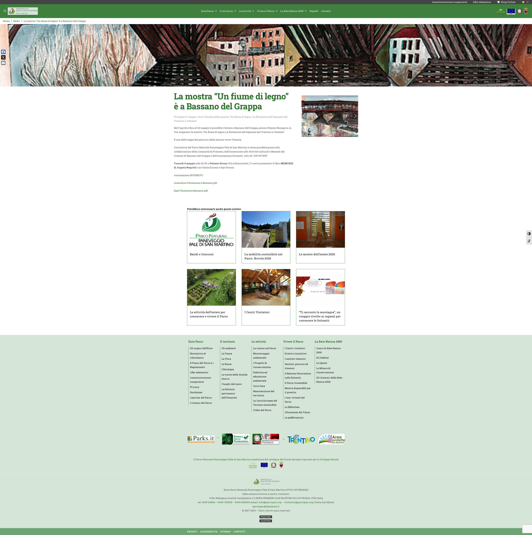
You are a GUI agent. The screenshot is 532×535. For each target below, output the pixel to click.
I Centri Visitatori (257, 312)
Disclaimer (196, 392)
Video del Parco (262, 410)
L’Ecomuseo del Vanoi (297, 412)
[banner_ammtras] (265, 439)
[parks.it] (200, 439)
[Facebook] (3, 52)
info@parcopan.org (270, 502)
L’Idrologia (228, 369)
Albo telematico (199, 372)
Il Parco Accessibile (296, 382)
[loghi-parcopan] (512, 11)
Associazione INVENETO (188, 175)
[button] (5, 11)
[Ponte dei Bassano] (329, 116)
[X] (3, 57)
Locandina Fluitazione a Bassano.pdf (195, 182)
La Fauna (227, 353)
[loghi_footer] (266, 465)
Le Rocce (227, 364)
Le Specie (321, 363)
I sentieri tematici (295, 358)
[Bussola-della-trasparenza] (235, 439)
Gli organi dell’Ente (201, 348)
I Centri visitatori (295, 348)
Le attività (259, 341)
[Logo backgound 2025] (23, 11)
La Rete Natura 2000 (328, 341)
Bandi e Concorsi (202, 254)
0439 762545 (225, 502)
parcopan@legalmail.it (266, 506)
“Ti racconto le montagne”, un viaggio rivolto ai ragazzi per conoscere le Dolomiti (320, 316)
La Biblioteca (292, 407)
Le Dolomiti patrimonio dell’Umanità (229, 393)
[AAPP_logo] (331, 439)
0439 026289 (242, 502)
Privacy (194, 387)
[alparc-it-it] (218, 439)
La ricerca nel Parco (264, 348)
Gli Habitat (322, 357)
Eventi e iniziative (295, 353)
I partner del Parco (201, 397)
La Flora (226, 358)
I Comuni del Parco (201, 402)
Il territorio (227, 341)
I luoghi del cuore (232, 384)
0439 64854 (208, 502)
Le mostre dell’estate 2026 (317, 254)
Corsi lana (259, 386)
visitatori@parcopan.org (298, 502)
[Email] (3, 63)
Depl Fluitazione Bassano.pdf (191, 190)
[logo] (283, 439)
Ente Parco (195, 341)
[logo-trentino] (301, 439)
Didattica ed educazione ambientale (260, 376)
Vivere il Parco (293, 341)
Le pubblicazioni (294, 417)
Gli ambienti (229, 348)
